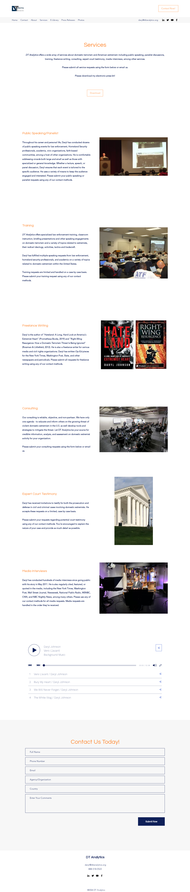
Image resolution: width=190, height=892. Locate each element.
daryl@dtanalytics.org (148, 20)
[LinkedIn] (163, 20)
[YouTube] (172, 20)
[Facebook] (176, 20)
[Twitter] (167, 20)
